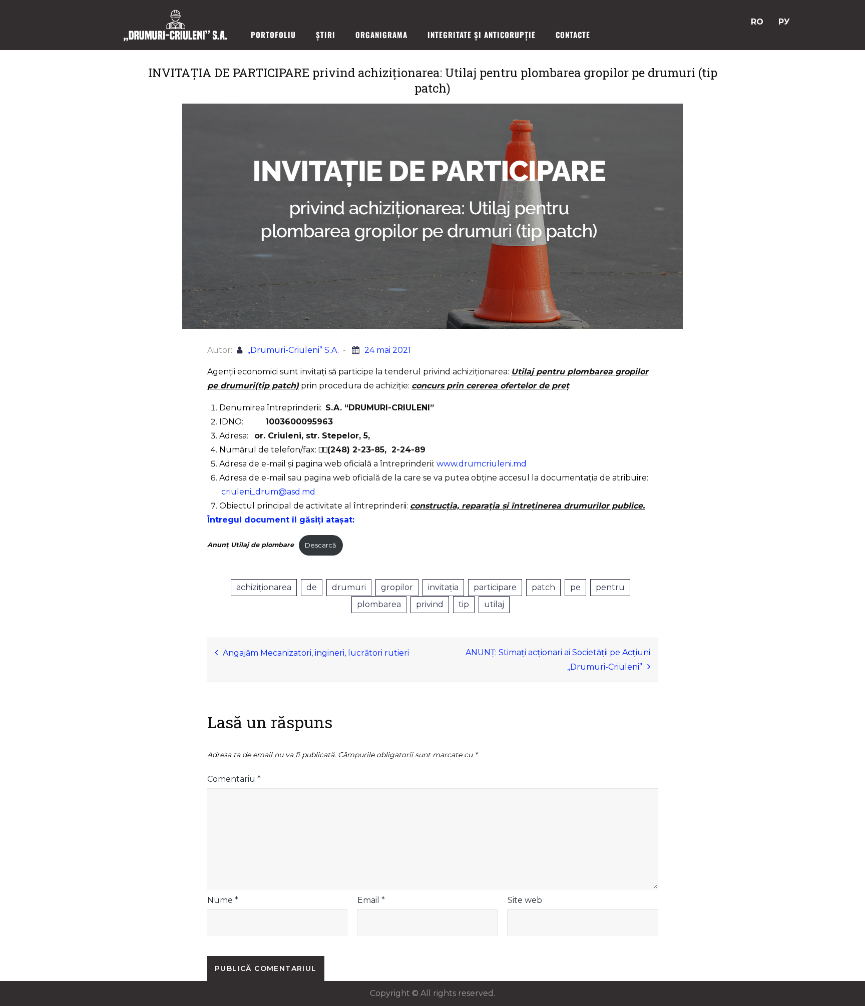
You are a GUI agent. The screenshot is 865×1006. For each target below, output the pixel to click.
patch (543, 587)
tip (464, 604)
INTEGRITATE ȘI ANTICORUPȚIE (481, 34)
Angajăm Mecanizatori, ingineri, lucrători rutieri (316, 653)
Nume (222, 900)
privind (430, 604)
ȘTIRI (325, 34)
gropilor (397, 587)
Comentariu (234, 779)
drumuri (349, 587)
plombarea (379, 604)
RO (757, 22)
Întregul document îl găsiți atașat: (280, 520)
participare (495, 587)
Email (371, 900)
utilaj (494, 604)
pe (575, 587)
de (311, 587)
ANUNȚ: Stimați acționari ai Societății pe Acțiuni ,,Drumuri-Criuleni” (558, 660)
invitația (443, 587)
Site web (525, 900)
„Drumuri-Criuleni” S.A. (293, 350)
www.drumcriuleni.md (482, 463)
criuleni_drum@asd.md (268, 491)
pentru (610, 587)
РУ (784, 22)
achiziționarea (263, 587)
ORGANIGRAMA (381, 34)
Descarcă (320, 545)
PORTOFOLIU (273, 34)
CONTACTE (573, 34)
